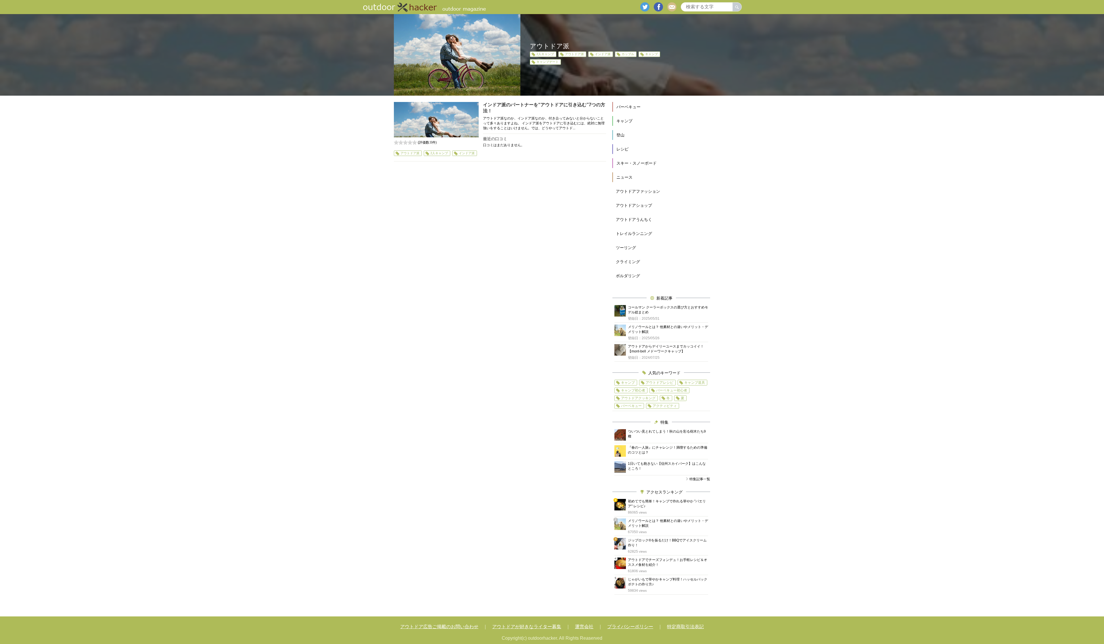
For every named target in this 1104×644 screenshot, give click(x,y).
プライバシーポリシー (630, 626)
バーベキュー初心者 (671, 390)
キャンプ (651, 54)
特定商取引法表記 (685, 626)
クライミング (628, 261)
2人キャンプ (545, 54)
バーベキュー (628, 107)
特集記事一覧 (699, 479)
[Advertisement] (500, 218)
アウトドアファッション (638, 191)
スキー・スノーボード (636, 163)
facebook (658, 6)
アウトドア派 (574, 54)
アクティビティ (665, 406)
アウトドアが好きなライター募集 (526, 626)
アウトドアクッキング (638, 398)
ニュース (624, 177)
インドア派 (603, 54)
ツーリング (626, 247)
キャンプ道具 (694, 383)
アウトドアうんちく (634, 219)
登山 (620, 135)
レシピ (622, 149)
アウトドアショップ (634, 205)
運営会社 (584, 626)
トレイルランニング (634, 233)
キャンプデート (547, 61)
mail (671, 6)
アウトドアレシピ (659, 383)
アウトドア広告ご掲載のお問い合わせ (439, 626)
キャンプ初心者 (633, 390)
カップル (628, 54)
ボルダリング (628, 275)
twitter (644, 6)
